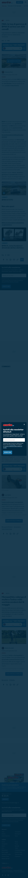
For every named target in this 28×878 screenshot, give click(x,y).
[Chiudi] (24, 424)
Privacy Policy (12, 444)
